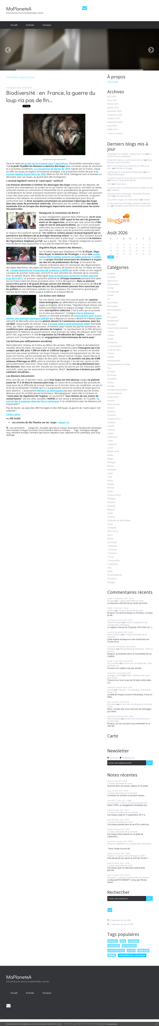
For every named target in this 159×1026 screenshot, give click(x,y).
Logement (112, 444)
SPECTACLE (112, 531)
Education (112, 379)
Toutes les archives (115, 133)
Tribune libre (113, 560)
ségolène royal (57, 432)
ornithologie (113, 945)
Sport (110, 535)
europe (131, 950)
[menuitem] (14, 25)
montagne (85, 430)
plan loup (95, 432)
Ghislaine (111, 649)
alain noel (143, 950)
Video (110, 571)
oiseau (111, 955)
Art (108, 299)
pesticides (133, 941)
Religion (111, 509)
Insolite (110, 426)
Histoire (111, 408)
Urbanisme (112, 564)
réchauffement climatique (132, 955)
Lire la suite (112, 81)
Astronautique (114, 310)
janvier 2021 (113, 107)
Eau (109, 368)
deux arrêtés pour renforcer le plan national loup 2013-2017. (52, 277)
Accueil (14, 24)
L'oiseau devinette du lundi (130, 600)
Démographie (113, 360)
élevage (94, 430)
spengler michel (114, 675)
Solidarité (111, 528)
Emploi (110, 382)
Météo (110, 459)
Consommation (114, 346)
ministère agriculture (39, 432)
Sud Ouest (112, 542)
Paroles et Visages (124, 168)
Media (110, 455)
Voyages (111, 582)
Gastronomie (113, 404)
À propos (47, 24)
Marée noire (113, 451)
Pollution (111, 502)
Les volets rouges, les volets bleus (123, 199)
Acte (109, 184)
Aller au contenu (9, 2)
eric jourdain (113, 663)
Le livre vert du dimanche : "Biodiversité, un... (129, 664)
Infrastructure (114, 419)
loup (8, 432)
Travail (110, 557)
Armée (110, 295)
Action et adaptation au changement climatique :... (127, 623)
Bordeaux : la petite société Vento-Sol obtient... (129, 877)
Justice (110, 433)
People (110, 484)
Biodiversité (84, 427)
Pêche (110, 480)
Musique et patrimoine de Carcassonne (132, 205)
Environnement (46, 430)
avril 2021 (111, 97)
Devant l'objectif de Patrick (123, 180)
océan (110, 473)
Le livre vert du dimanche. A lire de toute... (129, 705)
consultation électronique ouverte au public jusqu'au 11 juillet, (70, 255)
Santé (110, 513)
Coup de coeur (114, 350)
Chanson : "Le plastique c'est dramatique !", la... (129, 691)
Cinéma (110, 335)
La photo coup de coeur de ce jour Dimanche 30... (130, 178)
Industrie (111, 415)
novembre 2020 (114, 115)
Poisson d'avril (114, 495)
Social (110, 524)
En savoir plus (112, 1024)
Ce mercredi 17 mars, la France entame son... (127, 802)
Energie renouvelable (117, 390)
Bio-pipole (112, 317)
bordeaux (112, 941)
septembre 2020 (114, 122)
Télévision (112, 546)
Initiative (111, 422)
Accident (111, 273)
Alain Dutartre (114, 634)
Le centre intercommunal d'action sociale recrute (130, 187)
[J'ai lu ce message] (157, 1024)
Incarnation (120, 184)
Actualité (44, 427)
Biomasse (111, 324)
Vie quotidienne (114, 575)
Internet (111, 429)
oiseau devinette (116, 950)
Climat (110, 339)
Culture (110, 353)
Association (73, 427)
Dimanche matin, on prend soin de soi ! (125, 160)
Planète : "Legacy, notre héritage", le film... (126, 855)
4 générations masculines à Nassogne (125, 172)
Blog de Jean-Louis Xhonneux (129, 161)
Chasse (110, 331)
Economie (33, 430)
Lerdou (110, 610)
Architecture (113, 292)
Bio (108, 313)
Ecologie (24, 430)
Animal (63, 427)
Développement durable (118, 364)
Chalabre (115, 190)
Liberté (146, 199)
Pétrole (110, 488)
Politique (66, 430)
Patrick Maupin (114, 622)
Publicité (111, 506)
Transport (112, 553)
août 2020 (112, 126)
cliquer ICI (63, 422)
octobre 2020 (113, 118)
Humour (111, 411)
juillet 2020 (112, 129)
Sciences (111, 517)
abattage (10, 435)
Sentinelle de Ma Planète (118, 520)
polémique (85, 432)
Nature (57, 430)
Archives (30, 24)
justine (110, 689)
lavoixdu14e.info (123, 196)
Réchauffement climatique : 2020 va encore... (130, 650)
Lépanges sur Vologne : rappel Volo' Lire (126, 153)
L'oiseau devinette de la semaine (127, 635)
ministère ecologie (20, 432)
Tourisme (111, 549)
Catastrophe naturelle (117, 328)
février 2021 (113, 104)
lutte (123, 941)
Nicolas (110, 600)
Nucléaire (111, 469)
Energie (111, 386)
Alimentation (113, 284)
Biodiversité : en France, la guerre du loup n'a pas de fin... (50, 96)
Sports (110, 538)
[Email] (84, 8)
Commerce (112, 342)
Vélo (109, 568)
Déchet (110, 357)
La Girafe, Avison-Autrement (129, 155)
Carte (112, 736)
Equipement (113, 397)
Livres (110, 440)
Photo (110, 491)
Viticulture (112, 578)
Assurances (112, 306)
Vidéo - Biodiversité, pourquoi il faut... (129, 676)
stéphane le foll (72, 432)
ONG (109, 477)
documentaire (129, 945)
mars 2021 (112, 100)
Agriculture (54, 427)
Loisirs (110, 448)
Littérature (112, 437)
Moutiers (111, 704)
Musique (111, 462)
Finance (110, 401)
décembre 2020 (114, 111)
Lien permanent (16, 427)
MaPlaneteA (18, 8)
